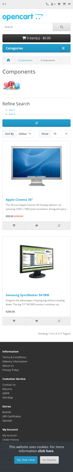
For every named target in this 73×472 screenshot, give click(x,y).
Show (45, 134)
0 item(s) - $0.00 (38, 38)
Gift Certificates (11, 416)
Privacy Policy (10, 370)
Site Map (7, 397)
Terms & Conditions (14, 357)
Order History (10, 439)
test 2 (12, 114)
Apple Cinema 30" (19, 200)
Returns (7, 389)
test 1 (12, 110)
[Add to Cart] (14, 226)
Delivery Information (14, 361)
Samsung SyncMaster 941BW (27, 295)
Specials (7, 420)
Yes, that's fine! (26, 460)
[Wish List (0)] (59, 4)
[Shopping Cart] (64, 4)
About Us (8, 365)
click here (45, 451)
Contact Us (9, 385)
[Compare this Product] (59, 226)
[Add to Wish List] (36, 226)
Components (25, 60)
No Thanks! (49, 460)
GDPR (5, 393)
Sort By (9, 134)
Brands (6, 412)
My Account (9, 435)
